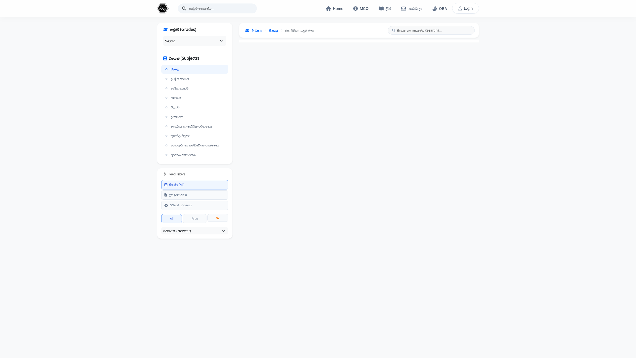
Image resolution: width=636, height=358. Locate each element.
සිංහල (175, 69)
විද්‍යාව (175, 107)
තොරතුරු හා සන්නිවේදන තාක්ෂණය (195, 145)
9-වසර (257, 30)
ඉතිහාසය (177, 117)
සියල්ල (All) (176, 184)
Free (195, 218)
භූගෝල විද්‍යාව (181, 136)
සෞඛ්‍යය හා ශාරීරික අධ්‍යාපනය (191, 126)
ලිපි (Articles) (178, 195)
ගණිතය (176, 97)
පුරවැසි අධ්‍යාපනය (183, 155)
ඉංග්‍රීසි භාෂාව (180, 79)
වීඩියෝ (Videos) (181, 205)
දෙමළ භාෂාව (180, 88)
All (171, 218)
